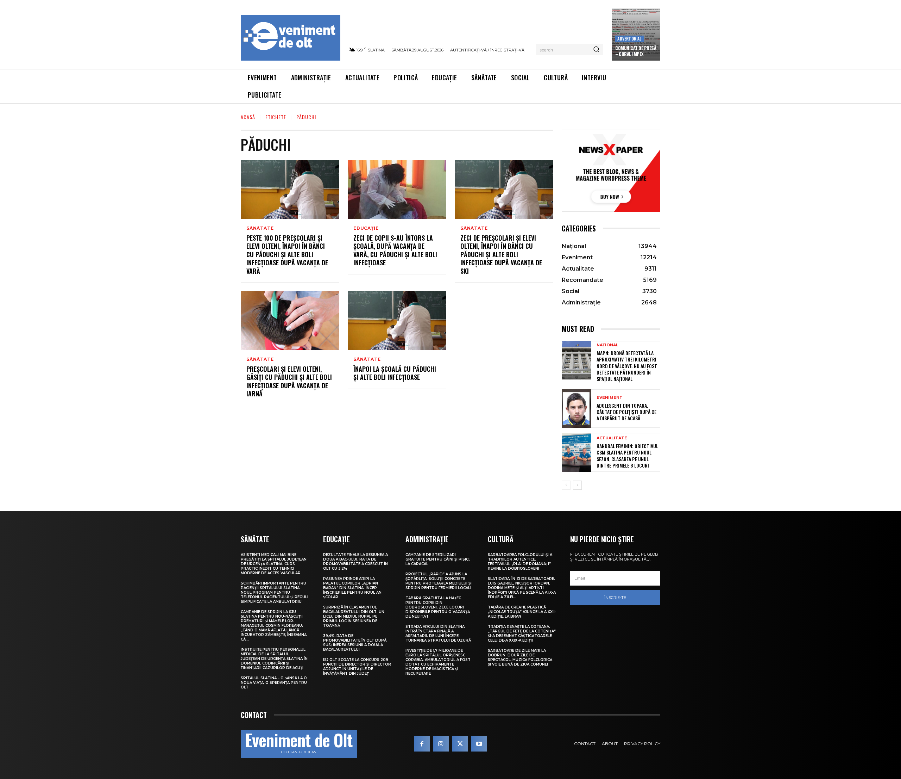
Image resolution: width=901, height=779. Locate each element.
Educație (365, 228)
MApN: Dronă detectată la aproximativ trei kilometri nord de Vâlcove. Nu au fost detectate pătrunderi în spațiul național (627, 365)
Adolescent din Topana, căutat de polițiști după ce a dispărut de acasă (626, 412)
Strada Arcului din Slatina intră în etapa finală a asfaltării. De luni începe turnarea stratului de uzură (438, 633)
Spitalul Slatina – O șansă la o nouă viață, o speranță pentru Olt (274, 683)
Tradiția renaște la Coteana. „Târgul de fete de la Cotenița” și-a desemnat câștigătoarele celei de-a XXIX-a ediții (522, 633)
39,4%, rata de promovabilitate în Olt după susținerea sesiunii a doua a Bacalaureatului (354, 642)
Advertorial (629, 39)
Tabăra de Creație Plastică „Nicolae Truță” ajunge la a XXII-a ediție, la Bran (522, 612)
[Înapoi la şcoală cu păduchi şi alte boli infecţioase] (397, 320)
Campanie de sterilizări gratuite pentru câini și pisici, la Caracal (437, 559)
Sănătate (259, 228)
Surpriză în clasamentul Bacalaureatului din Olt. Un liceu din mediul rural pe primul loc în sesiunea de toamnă (353, 616)
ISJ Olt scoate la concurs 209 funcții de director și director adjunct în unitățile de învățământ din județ (357, 666)
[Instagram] (441, 744)
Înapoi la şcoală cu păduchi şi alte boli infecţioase (394, 373)
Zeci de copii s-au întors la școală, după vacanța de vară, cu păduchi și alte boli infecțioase (395, 250)
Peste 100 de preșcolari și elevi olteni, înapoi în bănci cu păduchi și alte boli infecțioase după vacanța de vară (287, 254)
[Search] (596, 49)
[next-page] (577, 485)
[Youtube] (479, 744)
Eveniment (610, 398)
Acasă (248, 116)
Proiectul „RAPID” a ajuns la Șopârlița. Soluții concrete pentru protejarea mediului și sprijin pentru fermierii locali (438, 581)
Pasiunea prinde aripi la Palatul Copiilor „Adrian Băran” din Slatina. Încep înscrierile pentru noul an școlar (352, 587)
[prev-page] (566, 485)
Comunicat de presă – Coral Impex (635, 50)
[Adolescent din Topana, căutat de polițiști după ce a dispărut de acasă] (576, 408)
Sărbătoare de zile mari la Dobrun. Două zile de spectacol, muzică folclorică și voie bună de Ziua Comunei (520, 657)
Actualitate (612, 438)
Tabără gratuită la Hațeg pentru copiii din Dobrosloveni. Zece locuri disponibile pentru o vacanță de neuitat (437, 607)
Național (607, 345)
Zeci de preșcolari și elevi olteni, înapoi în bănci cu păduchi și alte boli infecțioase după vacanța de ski (501, 254)
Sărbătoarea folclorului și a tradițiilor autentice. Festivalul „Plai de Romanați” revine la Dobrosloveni (520, 561)
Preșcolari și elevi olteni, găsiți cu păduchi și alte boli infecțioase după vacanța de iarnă (289, 381)
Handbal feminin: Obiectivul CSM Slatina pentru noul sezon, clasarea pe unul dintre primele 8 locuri (627, 455)
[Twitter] (460, 744)
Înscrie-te (615, 597)
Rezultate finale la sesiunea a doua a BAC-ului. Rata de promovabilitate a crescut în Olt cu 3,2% (355, 561)
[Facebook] (422, 744)
